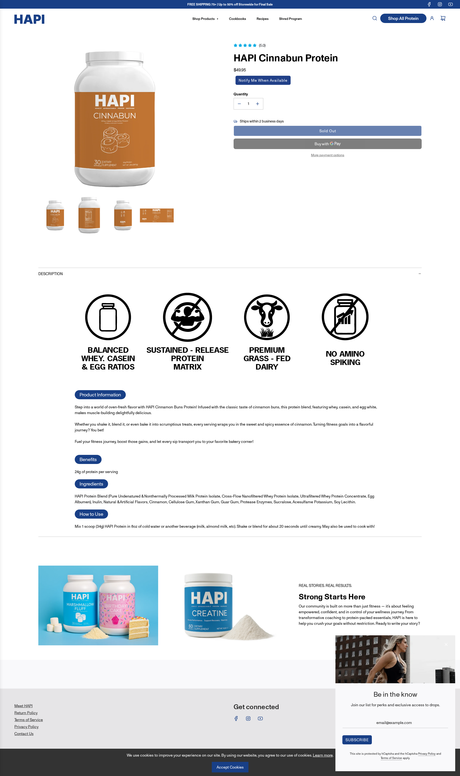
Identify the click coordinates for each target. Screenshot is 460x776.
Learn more (323, 755)
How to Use (91, 514)
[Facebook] (429, 4)
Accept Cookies (230, 767)
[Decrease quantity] (239, 103)
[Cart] (442, 18)
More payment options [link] (327, 155)
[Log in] (431, 18)
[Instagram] (440, 4)
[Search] (374, 18)
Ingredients (91, 483)
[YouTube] (450, 4)
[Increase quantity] (257, 103)
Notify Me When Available (263, 80)
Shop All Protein (403, 18)
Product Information (100, 394)
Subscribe (357, 740)
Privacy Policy (427, 753)
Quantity (241, 94)
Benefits (88, 459)
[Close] (446, 644)
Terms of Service (391, 757)
